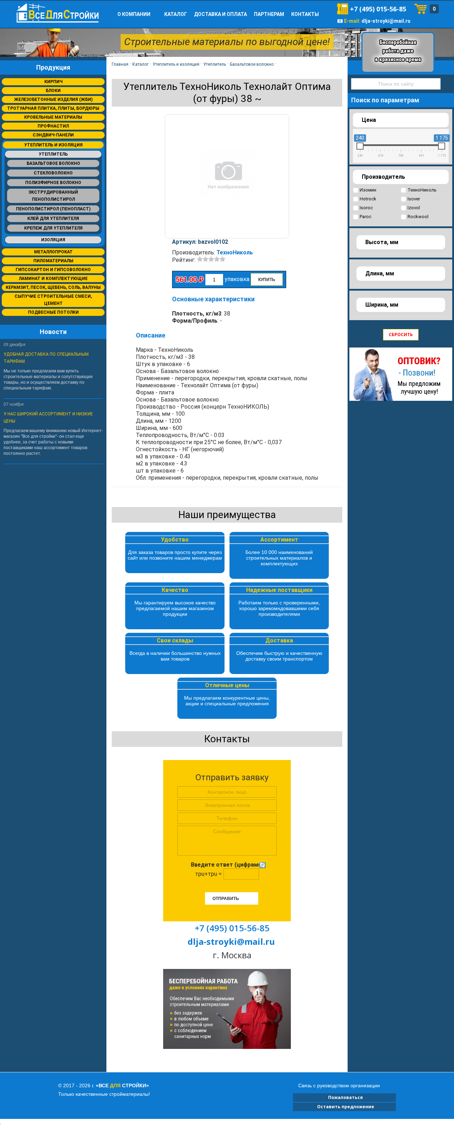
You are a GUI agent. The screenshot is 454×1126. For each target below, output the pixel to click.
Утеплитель (53, 154)
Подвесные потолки (53, 312)
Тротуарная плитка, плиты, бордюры (53, 108)
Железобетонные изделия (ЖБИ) (53, 99)
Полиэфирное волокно (53, 182)
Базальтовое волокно (53, 163)
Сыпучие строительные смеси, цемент (53, 300)
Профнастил (53, 126)
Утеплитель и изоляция (53, 144)
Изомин (368, 190)
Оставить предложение (344, 1107)
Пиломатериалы (53, 260)
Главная (120, 64)
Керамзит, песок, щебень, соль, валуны (53, 287)
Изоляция (53, 239)
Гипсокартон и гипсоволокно (53, 269)
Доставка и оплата (220, 14)
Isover (414, 198)
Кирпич (53, 81)
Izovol (414, 207)
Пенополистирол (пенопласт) (53, 208)
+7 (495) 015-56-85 (378, 9)
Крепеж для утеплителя (53, 228)
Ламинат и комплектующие (53, 278)
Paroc (365, 216)
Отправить (225, 898)
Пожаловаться (344, 1097)
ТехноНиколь (234, 252)
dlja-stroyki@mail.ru (385, 21)
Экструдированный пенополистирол (53, 196)
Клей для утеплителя (53, 218)
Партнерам (269, 14)
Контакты (305, 14)
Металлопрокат (53, 251)
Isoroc (366, 207)
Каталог (175, 14)
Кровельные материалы (53, 117)
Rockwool (418, 216)
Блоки (53, 90)
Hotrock (368, 198)
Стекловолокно (53, 173)
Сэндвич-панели (53, 135)
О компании (133, 14)
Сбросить (401, 335)
